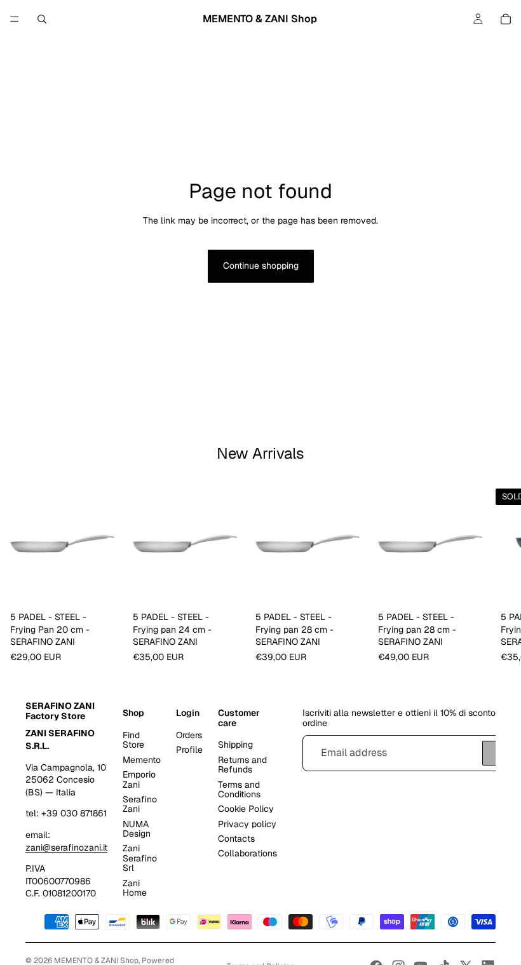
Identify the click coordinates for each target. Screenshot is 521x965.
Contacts (236, 838)
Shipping (235, 744)
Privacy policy (247, 823)
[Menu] (14, 19)
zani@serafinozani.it (66, 847)
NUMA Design (137, 828)
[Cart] (506, 19)
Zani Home (135, 887)
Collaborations (247, 853)
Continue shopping (261, 265)
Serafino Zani (140, 803)
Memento (142, 759)
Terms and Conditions (239, 788)
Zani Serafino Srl (140, 858)
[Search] (42, 19)
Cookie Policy (246, 808)
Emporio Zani (139, 779)
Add (113, 586)
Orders (189, 735)
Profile (189, 749)
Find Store (133, 739)
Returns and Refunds (242, 763)
